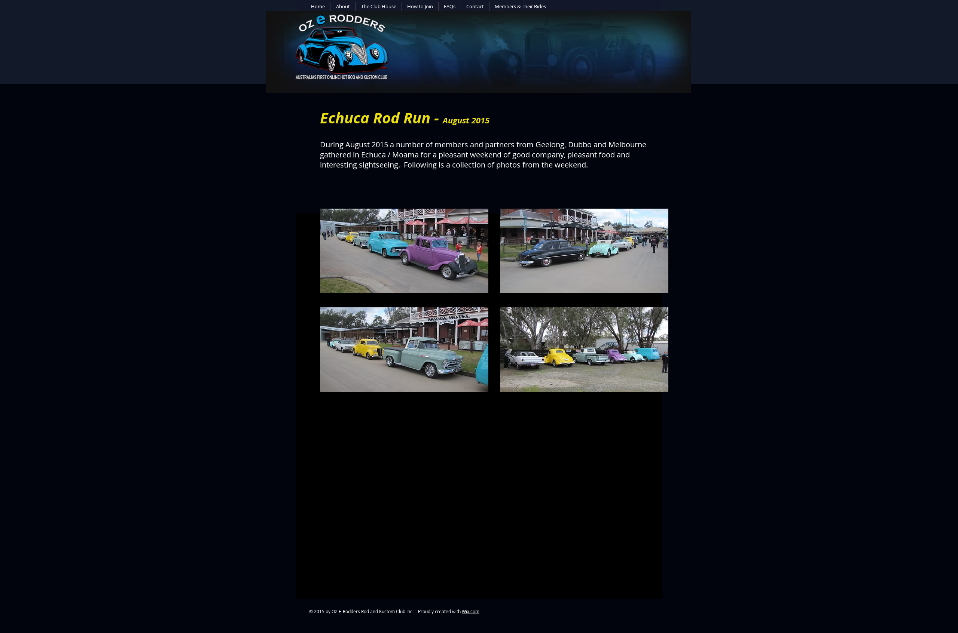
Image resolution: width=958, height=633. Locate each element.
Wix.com (470, 611)
